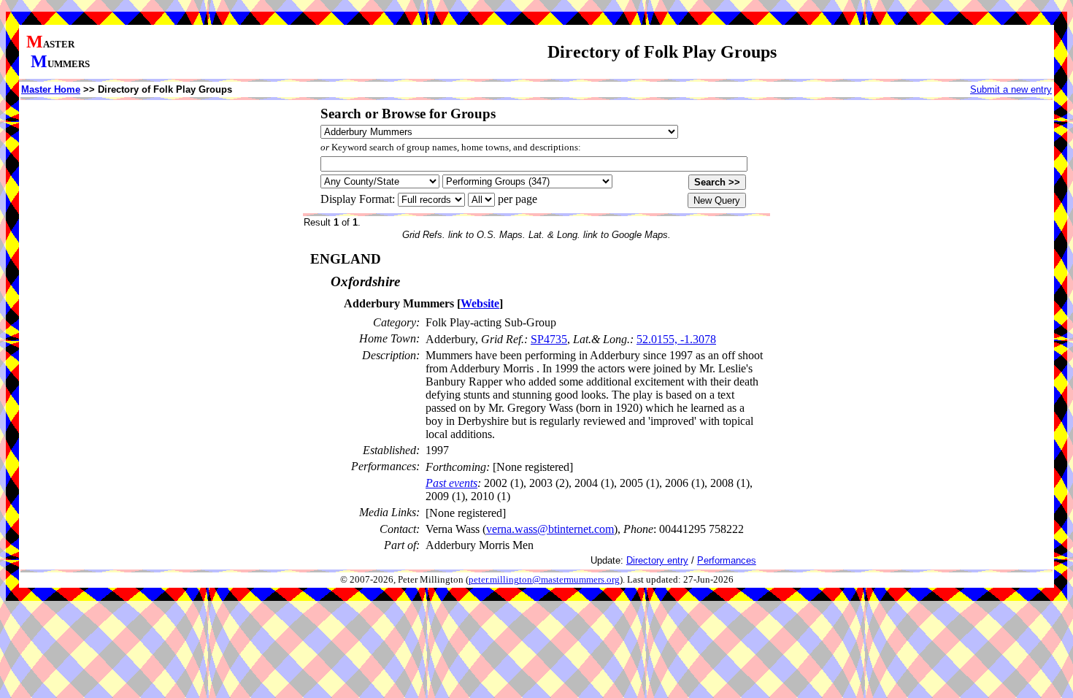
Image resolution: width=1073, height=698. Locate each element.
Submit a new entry (1011, 89)
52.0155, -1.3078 (676, 339)
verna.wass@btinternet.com (550, 529)
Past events (451, 483)
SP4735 (549, 339)
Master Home (50, 89)
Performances (726, 560)
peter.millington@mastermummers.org (544, 580)
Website (480, 303)
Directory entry (657, 560)
